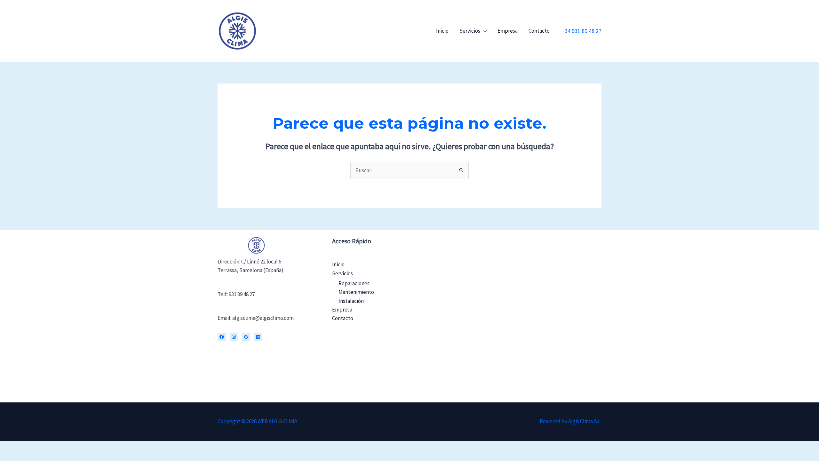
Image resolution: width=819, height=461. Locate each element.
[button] (483, 30)
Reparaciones (354, 283)
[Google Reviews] (246, 337)
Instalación (351, 300)
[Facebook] (222, 337)
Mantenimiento (356, 291)
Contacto (539, 30)
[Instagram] (234, 337)
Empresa (507, 30)
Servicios (469, 30)
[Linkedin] (258, 337)
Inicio (442, 30)
